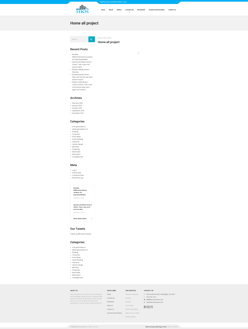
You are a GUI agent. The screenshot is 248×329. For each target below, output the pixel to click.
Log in (74, 170)
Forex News (76, 137)
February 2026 (77, 103)
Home (103, 10)
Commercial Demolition (157, 10)
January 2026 (77, 106)
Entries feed (76, 173)
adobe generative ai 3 (80, 129)
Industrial (75, 142)
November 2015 (78, 113)
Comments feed (78, 175)
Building (75, 132)
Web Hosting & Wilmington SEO (156, 327)
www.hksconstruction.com (154, 302)
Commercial (129, 10)
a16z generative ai (78, 127)
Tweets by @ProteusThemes (80, 234)
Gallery (119, 10)
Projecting (76, 149)
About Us (110, 305)
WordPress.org (77, 178)
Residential (141, 10)
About (111, 10)
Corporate (76, 134)
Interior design (77, 144)
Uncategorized (77, 157)
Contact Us (172, 10)
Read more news (80, 219)
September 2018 (78, 111)
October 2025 (77, 108)
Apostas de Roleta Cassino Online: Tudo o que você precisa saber (81, 64)
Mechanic (75, 147)
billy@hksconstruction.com (154, 299)
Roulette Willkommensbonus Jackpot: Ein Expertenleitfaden (82, 56)
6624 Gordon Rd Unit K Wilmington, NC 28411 (160, 294)
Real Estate (76, 152)
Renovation (76, 154)
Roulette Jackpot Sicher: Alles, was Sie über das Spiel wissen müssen (82, 77)
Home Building (77, 139)
